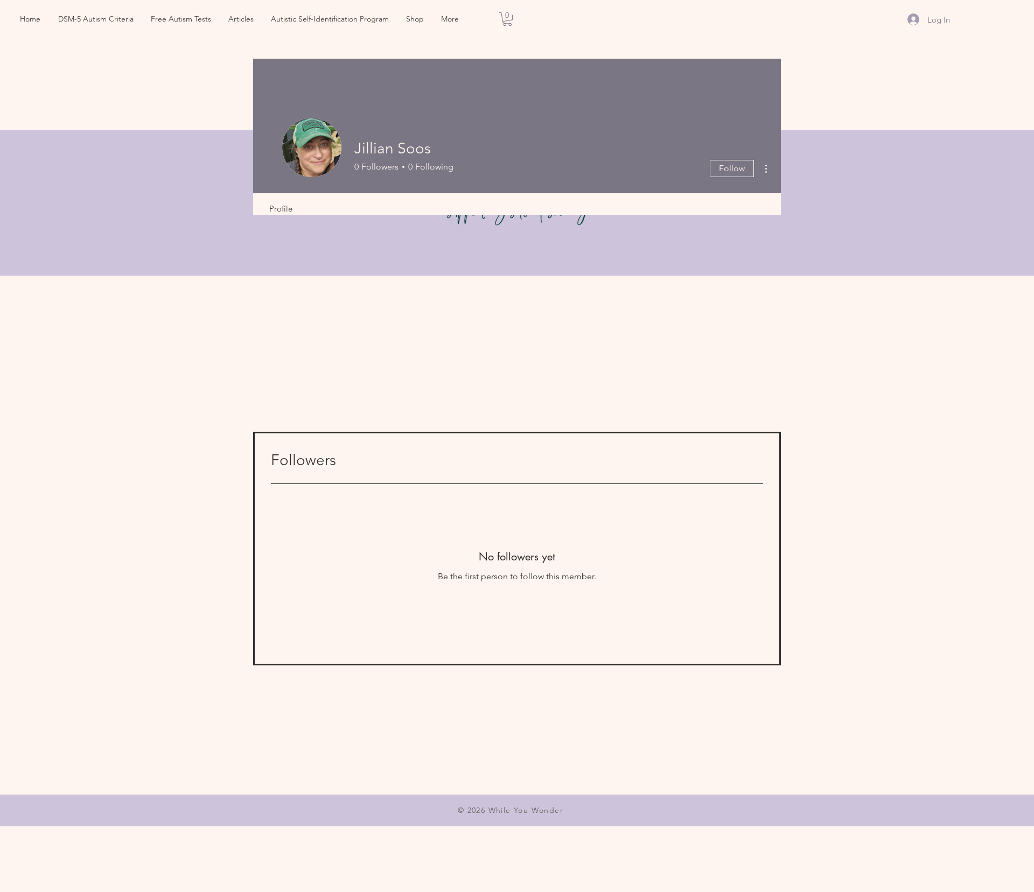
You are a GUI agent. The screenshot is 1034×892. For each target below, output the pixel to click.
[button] (507, 19)
